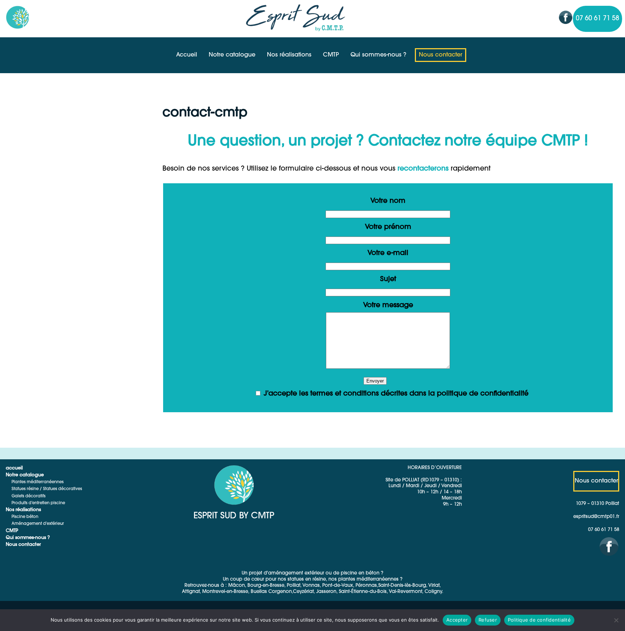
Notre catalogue (232, 55)
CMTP (331, 55)
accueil (14, 468)
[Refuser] (616, 620)
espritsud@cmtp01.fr (596, 516)
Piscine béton (25, 517)
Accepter (457, 620)
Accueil (186, 55)
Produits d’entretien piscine (38, 503)
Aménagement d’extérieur (38, 524)
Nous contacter (440, 55)
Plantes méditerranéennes (38, 482)
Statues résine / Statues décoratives (47, 489)
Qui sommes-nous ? (378, 55)
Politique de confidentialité (539, 620)
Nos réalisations (289, 55)
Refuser (488, 620)
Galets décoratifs (29, 496)
